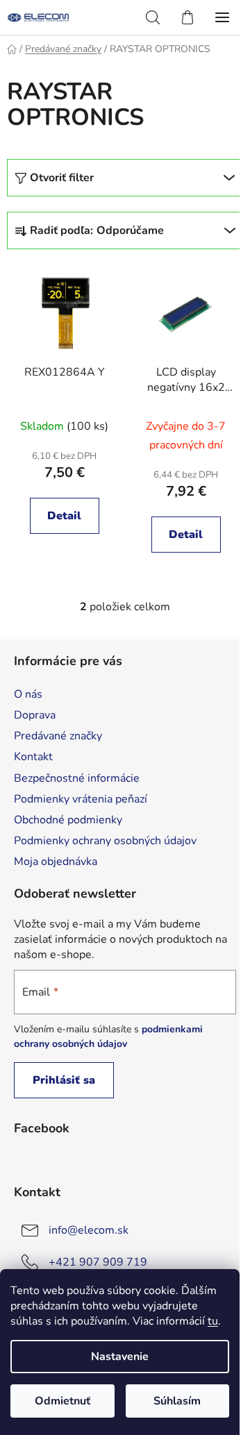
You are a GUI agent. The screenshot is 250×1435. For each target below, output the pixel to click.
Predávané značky (58, 736)
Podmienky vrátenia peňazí (80, 799)
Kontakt (33, 756)
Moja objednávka (55, 861)
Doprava (35, 715)
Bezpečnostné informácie (77, 778)
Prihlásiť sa (64, 1080)
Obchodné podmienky (68, 820)
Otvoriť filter (62, 177)
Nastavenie (120, 1356)
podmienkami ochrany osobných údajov (108, 1036)
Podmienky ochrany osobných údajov (105, 840)
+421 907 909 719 (98, 1262)
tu (213, 1321)
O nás (28, 694)
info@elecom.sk (88, 1230)
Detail (64, 515)
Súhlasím (177, 1401)
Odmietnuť (62, 1401)
